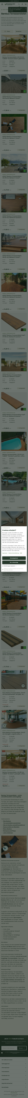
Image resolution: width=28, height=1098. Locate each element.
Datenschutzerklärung (13, 553)
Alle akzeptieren (14, 558)
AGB (21, 553)
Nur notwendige (14, 562)
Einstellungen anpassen (9, 566)
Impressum (4, 553)
